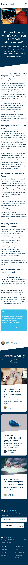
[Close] (25, 311)
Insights (3, 552)
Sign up (22, 519)
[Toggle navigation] (25, 4)
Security (3, 556)
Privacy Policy (19, 552)
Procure (7, 4)
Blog (16, 549)
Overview (4, 549)
